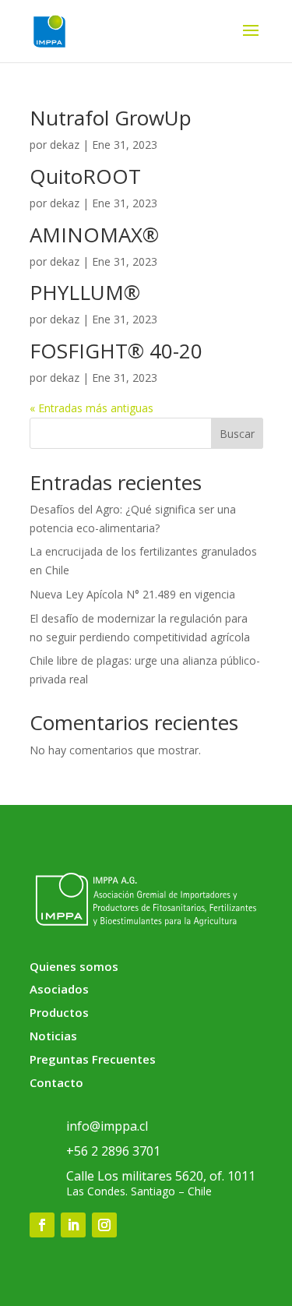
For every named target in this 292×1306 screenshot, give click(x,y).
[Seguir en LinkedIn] (73, 1224)
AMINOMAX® (94, 235)
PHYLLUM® (85, 292)
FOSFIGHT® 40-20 (116, 351)
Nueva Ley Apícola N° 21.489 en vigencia (132, 594)
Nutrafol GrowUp (111, 118)
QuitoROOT (85, 176)
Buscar (237, 433)
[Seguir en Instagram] (104, 1224)
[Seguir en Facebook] (42, 1224)
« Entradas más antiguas (91, 408)
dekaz (64, 144)
